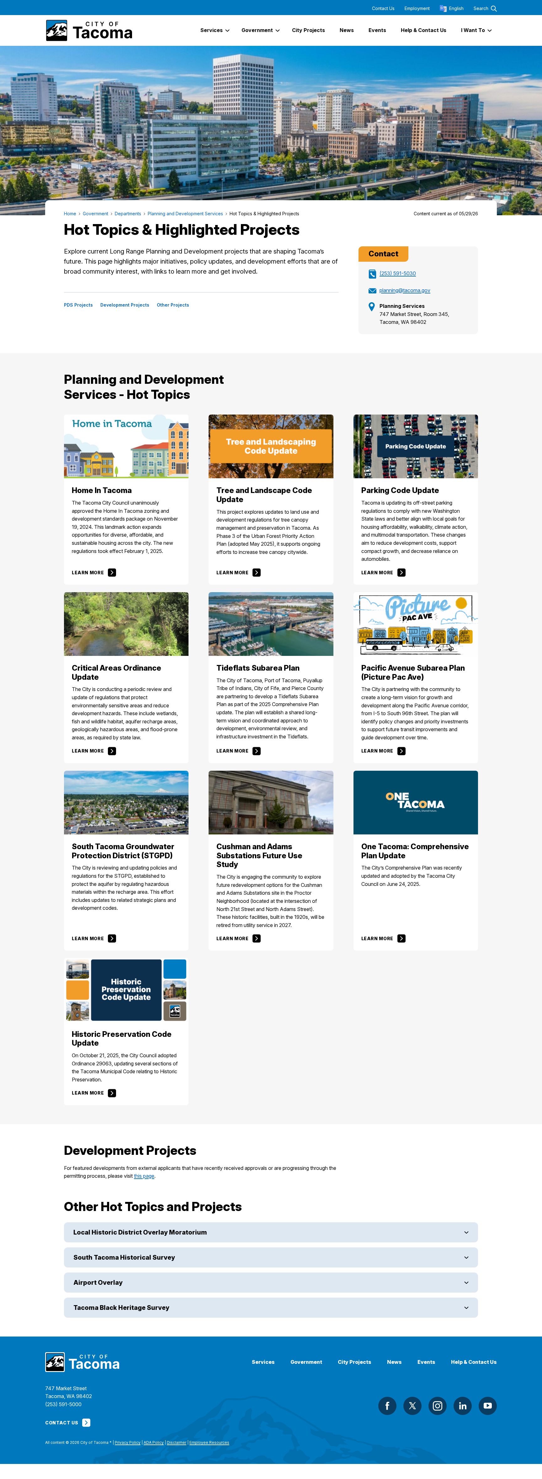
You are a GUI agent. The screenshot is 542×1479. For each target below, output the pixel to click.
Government (306, 1362)
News (394, 1362)
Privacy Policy (128, 1442)
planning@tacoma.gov (405, 290)
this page (144, 1176)
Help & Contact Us (474, 1362)
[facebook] (387, 1406)
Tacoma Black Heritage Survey (121, 1307)
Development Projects (124, 305)
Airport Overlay (98, 1282)
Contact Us (383, 8)
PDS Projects (78, 305)
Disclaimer (176, 1442)
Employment (417, 8)
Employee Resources (209, 1442)
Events (426, 1362)
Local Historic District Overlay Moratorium (140, 1232)
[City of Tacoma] (88, 30)
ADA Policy (154, 1442)
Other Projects (173, 305)
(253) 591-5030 (398, 273)
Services (263, 1362)
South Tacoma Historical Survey (124, 1257)
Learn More (88, 572)
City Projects (354, 1362)
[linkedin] (463, 1406)
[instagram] (437, 1406)
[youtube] (488, 1406)
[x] (412, 1406)
